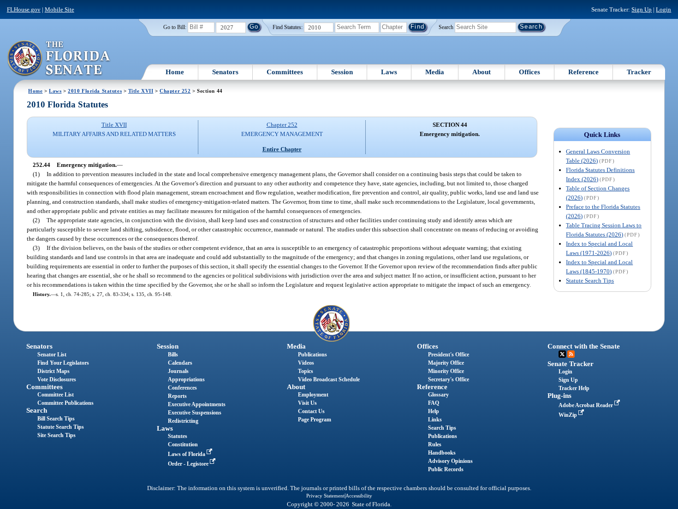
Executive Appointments (197, 404)
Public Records (446, 469)
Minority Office (446, 371)
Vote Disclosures (56, 379)
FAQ (433, 403)
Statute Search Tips (590, 280)
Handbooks (442, 453)
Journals (178, 371)
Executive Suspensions (194, 412)
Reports (177, 396)
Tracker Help (574, 388)
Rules (434, 444)
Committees (285, 72)
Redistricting (183, 421)
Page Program (314, 419)
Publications (312, 354)
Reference (583, 72)
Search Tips (442, 428)
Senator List (51, 354)
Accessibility (358, 495)
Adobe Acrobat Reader (586, 405)
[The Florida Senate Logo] (59, 59)
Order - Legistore (189, 464)
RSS (571, 354)
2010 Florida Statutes (95, 91)
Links (435, 419)
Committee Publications (65, 403)
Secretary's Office (448, 379)
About (481, 72)
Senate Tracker (570, 363)
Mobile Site (59, 9)
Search (446, 27)
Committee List (55, 394)
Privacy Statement (325, 495)
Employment (313, 394)
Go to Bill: (174, 27)
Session (342, 72)
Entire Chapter (282, 149)
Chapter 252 (175, 91)
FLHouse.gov (24, 9)
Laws (389, 72)
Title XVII (141, 91)
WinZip (568, 415)
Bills (173, 354)
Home (175, 72)
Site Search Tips (56, 435)
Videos (306, 363)
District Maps (53, 371)
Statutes (177, 436)
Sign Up (641, 9)
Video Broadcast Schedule (329, 379)
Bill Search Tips (56, 418)
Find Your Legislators (63, 363)
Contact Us (311, 411)
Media (434, 72)
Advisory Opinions (450, 461)
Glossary (438, 394)
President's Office (448, 354)
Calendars (180, 363)
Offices (529, 72)
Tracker (639, 72)
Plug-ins (559, 395)
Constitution (183, 444)
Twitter (562, 354)
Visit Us (307, 403)
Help (433, 411)
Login (663, 9)
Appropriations (186, 379)
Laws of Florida (187, 454)
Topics (305, 371)
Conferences (182, 388)
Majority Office (446, 363)
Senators (225, 72)
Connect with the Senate (583, 346)
